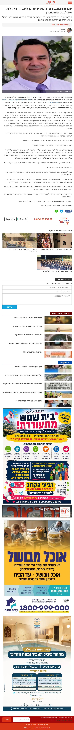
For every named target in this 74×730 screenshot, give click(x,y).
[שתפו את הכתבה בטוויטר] (61, 211)
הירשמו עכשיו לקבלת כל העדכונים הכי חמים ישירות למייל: (56, 718)
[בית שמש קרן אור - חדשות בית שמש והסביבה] (31, 2)
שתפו (68, 211)
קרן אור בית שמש (33, 728)
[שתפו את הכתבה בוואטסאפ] (56, 211)
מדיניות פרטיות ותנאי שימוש (40, 725)
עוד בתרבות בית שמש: (60, 313)
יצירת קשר (29, 725)
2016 (49, 102)
